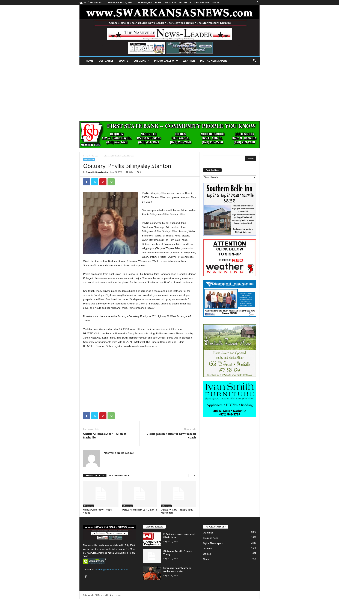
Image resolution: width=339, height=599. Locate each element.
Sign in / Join (145, 2)
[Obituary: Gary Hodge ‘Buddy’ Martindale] (178, 494)
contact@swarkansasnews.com (112, 569)
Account (183, 2)
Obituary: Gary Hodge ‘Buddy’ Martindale (177, 511)
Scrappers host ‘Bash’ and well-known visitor (177, 569)
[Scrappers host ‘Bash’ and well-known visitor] (152, 573)
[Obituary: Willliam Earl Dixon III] (139, 494)
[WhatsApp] (111, 181)
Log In (215, 2)
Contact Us (170, 2)
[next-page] (194, 475)
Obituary (207, 548)
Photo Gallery (164, 60)
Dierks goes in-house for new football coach (171, 435)
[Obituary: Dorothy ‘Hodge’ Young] (100, 494)
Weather (189, 60)
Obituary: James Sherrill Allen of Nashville (104, 435)
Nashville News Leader (97, 172)
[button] (254, 61)
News (206, 559)
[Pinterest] (102, 181)
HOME (158, 2)
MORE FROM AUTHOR (119, 475)
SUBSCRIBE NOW (202, 2)
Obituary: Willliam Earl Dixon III (139, 509)
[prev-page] (190, 475)
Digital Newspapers (213, 60)
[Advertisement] (169, 91)
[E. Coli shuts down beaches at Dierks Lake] (152, 539)
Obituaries (106, 60)
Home (89, 60)
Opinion (207, 554)
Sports (123, 60)
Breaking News (210, 538)
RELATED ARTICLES (95, 475)
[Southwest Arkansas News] (169, 30)
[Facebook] (257, 2)
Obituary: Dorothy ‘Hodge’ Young (97, 511)
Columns (139, 60)
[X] (94, 181)
